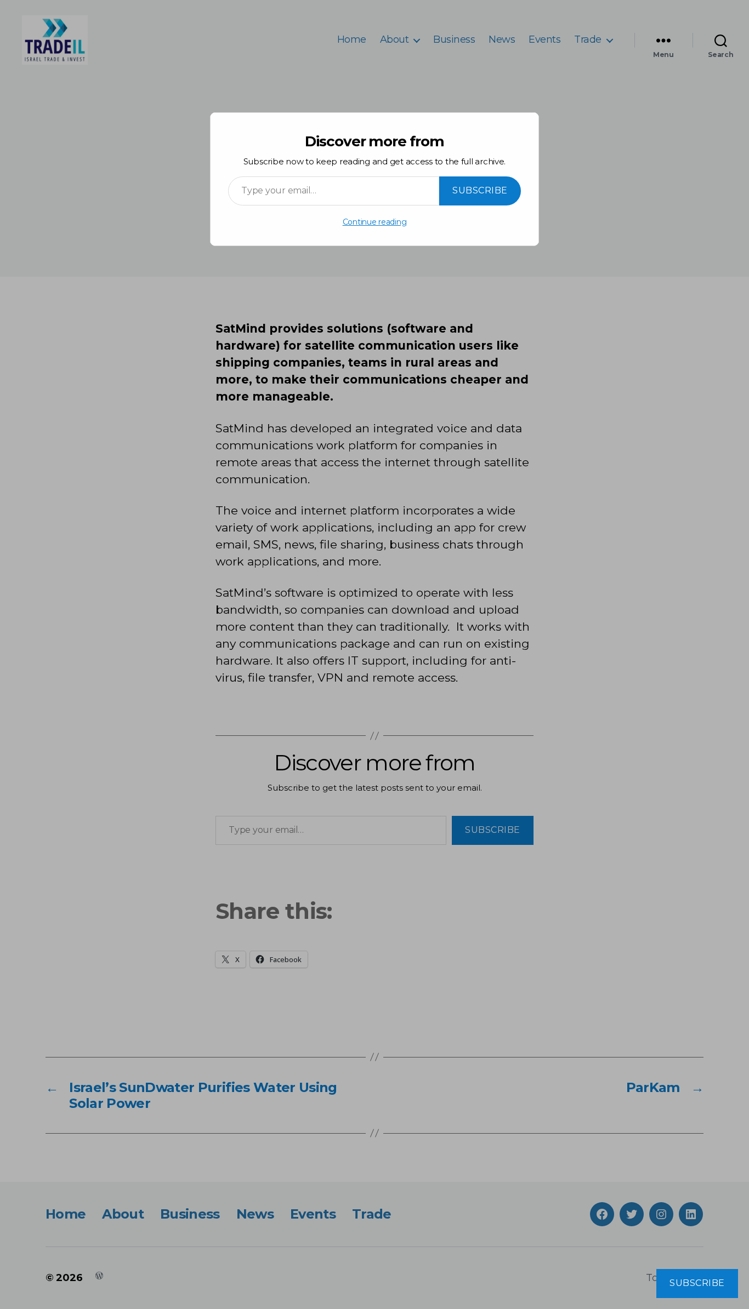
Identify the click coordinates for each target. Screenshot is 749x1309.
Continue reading (375, 222)
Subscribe (480, 190)
